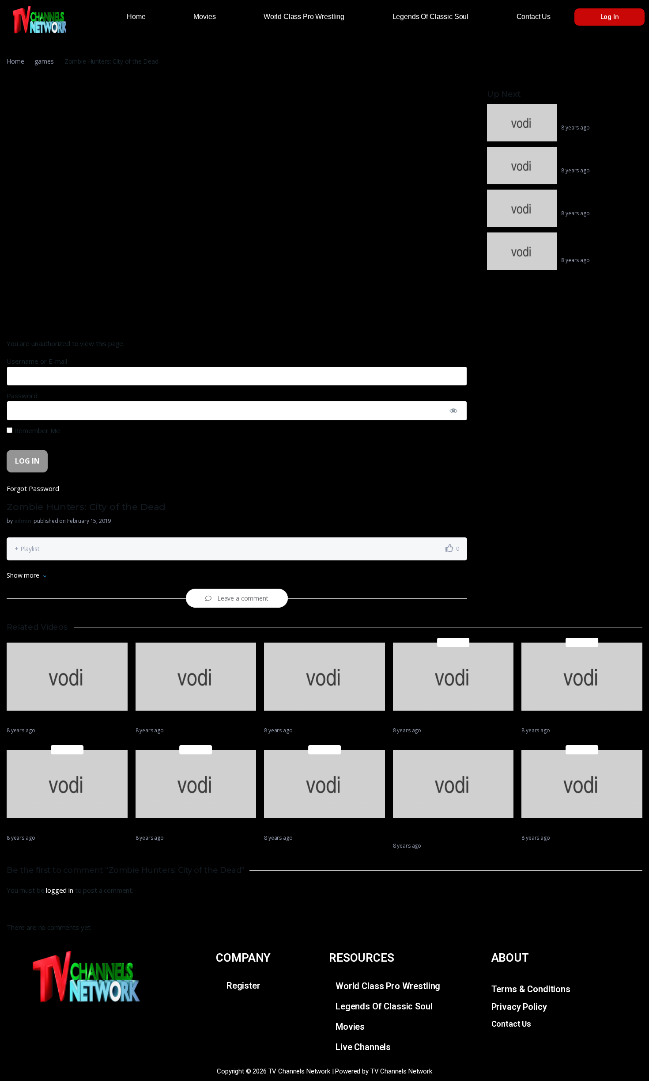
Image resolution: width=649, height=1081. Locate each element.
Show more (23, 575)
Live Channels (363, 1047)
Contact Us (511, 1023)
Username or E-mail (37, 361)
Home (15, 61)
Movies (350, 1026)
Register (243, 985)
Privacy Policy (519, 1006)
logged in (59, 890)
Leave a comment (242, 598)
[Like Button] (449, 548)
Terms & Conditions (530, 989)
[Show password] (453, 411)
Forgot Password (33, 488)
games (43, 61)
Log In (609, 17)
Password (22, 395)
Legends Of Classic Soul (384, 1006)
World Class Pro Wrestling (388, 986)
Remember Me (36, 430)
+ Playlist (27, 548)
